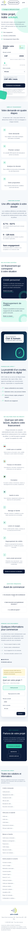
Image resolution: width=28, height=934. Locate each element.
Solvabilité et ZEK (6, 892)
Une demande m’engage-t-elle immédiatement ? (14, 595)
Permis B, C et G (6, 877)
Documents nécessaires (8, 806)
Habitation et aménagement (8, 840)
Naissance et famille (7, 849)
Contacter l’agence (7, 874)
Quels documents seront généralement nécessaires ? (14, 603)
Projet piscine (5, 843)
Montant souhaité (7, 52)
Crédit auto (5, 816)
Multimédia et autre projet (8, 868)
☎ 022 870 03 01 (5, 659)
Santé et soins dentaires (8, 852)
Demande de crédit (13, 2)
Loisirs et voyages (6, 865)
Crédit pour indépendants (8, 883)
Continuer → (21, 713)
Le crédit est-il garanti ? (14, 609)
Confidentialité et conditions (8, 898)
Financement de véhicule (8, 825)
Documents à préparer (7, 889)
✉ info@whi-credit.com (6, 662)
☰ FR (23, 2)
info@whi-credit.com (14, 756)
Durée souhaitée (6, 68)
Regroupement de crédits (8, 794)
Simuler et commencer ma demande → (14, 571)
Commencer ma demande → (14, 85)
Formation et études (7, 862)
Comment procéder (7, 871)
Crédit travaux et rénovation (8, 837)
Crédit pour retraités (7, 886)
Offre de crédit (6, 800)
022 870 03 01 (14, 751)
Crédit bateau (5, 822)
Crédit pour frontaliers (7, 880)
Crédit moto (5, 819)
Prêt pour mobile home (7, 828)
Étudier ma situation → (8, 316)
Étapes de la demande (7, 895)
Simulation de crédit (7, 797)
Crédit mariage (6, 846)
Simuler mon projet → (8, 290)
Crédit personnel (6, 791)
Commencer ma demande (14, 746)
